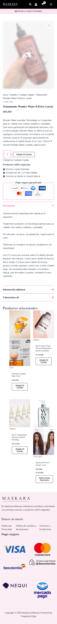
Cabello (13, 95)
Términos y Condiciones (45, 528)
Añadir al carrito (24, 154)
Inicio (5, 95)
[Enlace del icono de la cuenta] (36, 4)
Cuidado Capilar (26, 95)
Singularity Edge (28, 616)
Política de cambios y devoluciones (26, 528)
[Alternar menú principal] (51, 4)
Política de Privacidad (6, 528)
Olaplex (36, 340)
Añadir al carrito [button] (19, 386)
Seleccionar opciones (44, 479)
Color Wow (37, 457)
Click (11, 368)
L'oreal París (8, 102)
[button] (30, 4)
